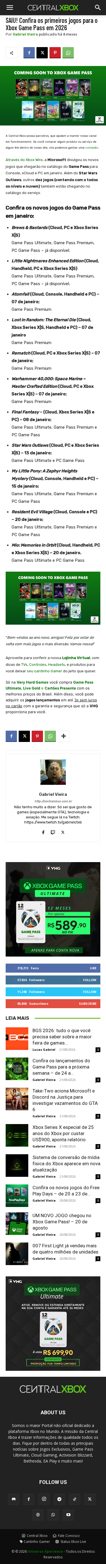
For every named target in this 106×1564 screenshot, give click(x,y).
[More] (64, 736)
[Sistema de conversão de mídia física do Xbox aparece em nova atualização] (17, 1165)
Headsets (56, 664)
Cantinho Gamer (37, 1541)
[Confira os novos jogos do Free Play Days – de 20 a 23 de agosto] (17, 1195)
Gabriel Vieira (25, 34)
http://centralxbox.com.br (53, 801)
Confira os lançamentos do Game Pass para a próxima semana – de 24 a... (61, 1067)
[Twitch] (53, 831)
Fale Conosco (68, 1535)
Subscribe (87, 1003)
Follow (89, 980)
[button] (98, 7)
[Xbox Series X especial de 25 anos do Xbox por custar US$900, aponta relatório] (17, 1135)
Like (93, 968)
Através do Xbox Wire (24, 160)
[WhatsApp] (68, 52)
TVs (24, 664)
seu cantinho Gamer (44, 671)
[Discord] (13, 1499)
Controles (37, 664)
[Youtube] (68, 1515)
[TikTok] (74, 1499)
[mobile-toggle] (10, 7)
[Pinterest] (55, 52)
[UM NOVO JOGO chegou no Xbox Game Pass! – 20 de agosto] (17, 1223)
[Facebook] (29, 52)
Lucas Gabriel (44, 1049)
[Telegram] (59, 1499)
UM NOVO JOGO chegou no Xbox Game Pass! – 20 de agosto (62, 1222)
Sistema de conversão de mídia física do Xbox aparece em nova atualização (66, 1164)
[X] (42, 52)
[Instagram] (44, 1499)
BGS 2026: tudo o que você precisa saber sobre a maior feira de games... (62, 1037)
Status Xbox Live (73, 1541)
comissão (91, 147)
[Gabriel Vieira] (53, 772)
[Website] (38, 1515)
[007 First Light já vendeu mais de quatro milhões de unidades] (17, 1254)
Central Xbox (36, 1535)
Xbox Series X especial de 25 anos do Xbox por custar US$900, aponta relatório (63, 1133)
